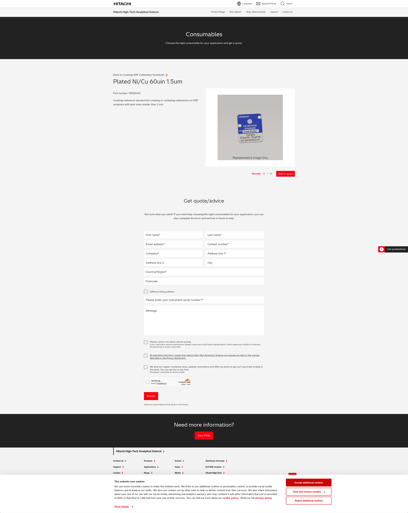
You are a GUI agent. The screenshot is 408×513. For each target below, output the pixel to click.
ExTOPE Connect (214, 467)
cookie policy (230, 498)
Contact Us (118, 461)
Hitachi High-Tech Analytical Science (136, 12)
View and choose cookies (307, 491)
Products (148, 461)
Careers (116, 473)
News (177, 467)
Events (178, 461)
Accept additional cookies (308, 482)
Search (289, 3)
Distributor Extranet (215, 461)
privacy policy (263, 498)
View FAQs (204, 435)
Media (178, 473)
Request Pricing (269, 3)
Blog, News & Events (256, 12)
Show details (121, 506)
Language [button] (247, 3)
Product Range (218, 12)
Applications (150, 467)
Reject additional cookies (309, 500)
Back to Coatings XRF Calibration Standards (138, 74)
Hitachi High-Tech (214, 473)
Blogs (146, 473)
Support (274, 12)
